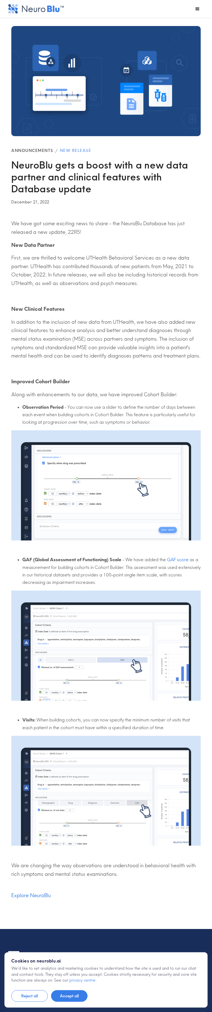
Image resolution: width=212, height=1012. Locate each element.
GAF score (178, 559)
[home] (36, 9)
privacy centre (82, 980)
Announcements (32, 150)
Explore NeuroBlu (31, 895)
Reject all (29, 995)
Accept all (69, 995)
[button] (197, 8)
